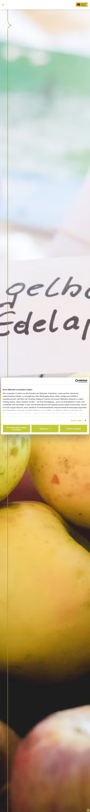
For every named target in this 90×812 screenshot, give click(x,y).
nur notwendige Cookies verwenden (16, 429)
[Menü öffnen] (3, 4)
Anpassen (44, 429)
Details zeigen (76, 421)
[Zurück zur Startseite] (82, 4)
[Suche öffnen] (7, 4)
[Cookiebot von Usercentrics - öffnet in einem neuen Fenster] (77, 381)
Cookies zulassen (73, 429)
